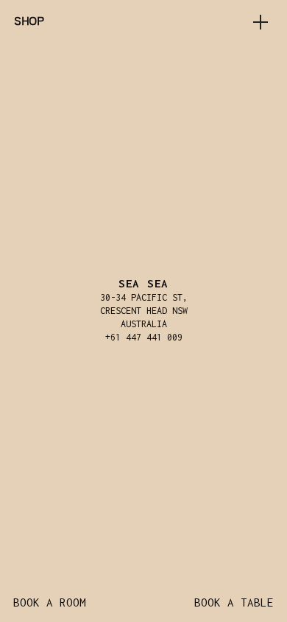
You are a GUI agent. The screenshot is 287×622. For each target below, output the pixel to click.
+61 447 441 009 (144, 337)
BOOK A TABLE (234, 602)
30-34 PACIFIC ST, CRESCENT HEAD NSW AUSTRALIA (144, 310)
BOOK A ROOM (49, 602)
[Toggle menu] (260, 22)
